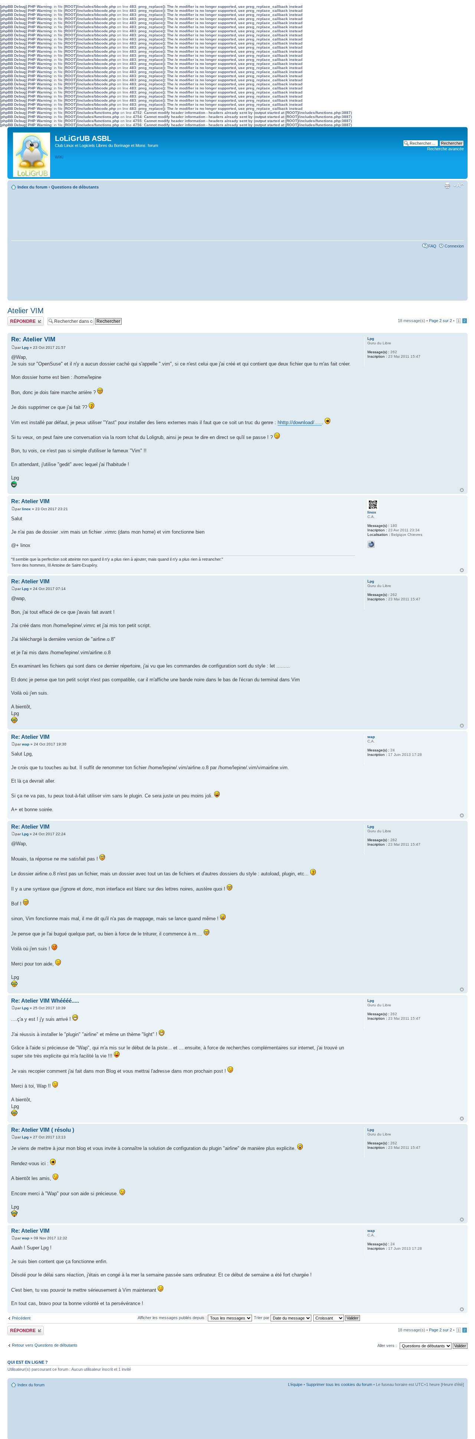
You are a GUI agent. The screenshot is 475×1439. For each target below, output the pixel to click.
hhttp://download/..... (300, 422)
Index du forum (32, 187)
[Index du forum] (32, 153)
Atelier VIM (25, 311)
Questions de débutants (75, 187)
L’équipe (295, 1384)
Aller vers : (387, 1345)
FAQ (432, 246)
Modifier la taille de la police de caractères (458, 185)
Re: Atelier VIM (33, 339)
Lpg (25, 347)
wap (25, 744)
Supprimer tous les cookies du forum (339, 1384)
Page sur (440, 320)
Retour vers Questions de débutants (45, 1345)
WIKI (59, 157)
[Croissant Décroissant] (337, 1317)
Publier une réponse (25, 319)
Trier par (262, 1317)
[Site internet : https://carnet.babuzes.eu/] (371, 544)
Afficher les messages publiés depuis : (173, 1317)
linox (26, 509)
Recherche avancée (445, 149)
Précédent (21, 1318)
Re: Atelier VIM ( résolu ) (42, 1130)
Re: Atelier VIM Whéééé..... (45, 1000)
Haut (462, 490)
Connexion (454, 246)
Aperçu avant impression (447, 185)
